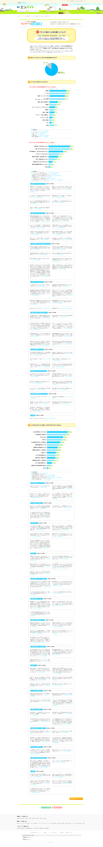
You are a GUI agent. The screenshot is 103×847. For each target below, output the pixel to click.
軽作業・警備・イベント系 (71, 823)
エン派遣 (19, 2)
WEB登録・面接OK (20, 828)
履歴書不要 (41, 828)
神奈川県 (22, 818)
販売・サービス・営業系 (32, 823)
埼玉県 (26, 818)
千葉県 (30, 818)
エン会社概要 (61, 832)
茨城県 (33, 818)
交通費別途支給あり (29, 828)
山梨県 (44, 818)
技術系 (54, 823)
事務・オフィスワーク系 (21, 823)
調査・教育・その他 (80, 823)
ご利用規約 (45, 832)
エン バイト (24, 2)
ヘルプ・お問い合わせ (77, 4)
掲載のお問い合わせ (69, 832)
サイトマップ (84, 4)
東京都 (18, 818)
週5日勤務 (47, 828)
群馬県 (37, 818)
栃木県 (41, 818)
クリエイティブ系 (41, 823)
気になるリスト (23, 11)
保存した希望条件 (34, 11)
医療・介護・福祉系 (61, 823)
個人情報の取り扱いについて (35, 832)
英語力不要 (36, 828)
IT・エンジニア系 (49, 823)
